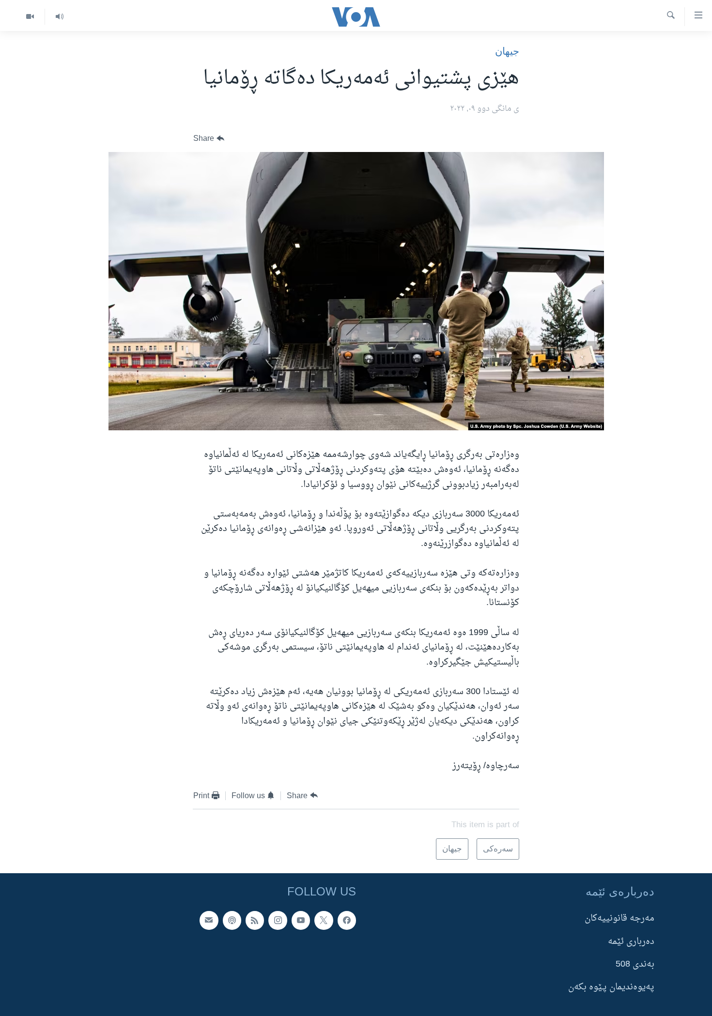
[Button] (208, 138)
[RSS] (255, 920)
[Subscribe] (209, 920)
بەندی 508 (635, 963)
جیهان (507, 51)
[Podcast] (232, 920)
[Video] (30, 17)
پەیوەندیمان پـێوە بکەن (611, 987)
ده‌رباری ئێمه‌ (631, 941)
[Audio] (59, 17)
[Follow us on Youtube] (301, 920)
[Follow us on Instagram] (277, 920)
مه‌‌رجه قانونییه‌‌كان (619, 918)
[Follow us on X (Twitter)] (323, 920)
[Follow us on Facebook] (347, 920)
